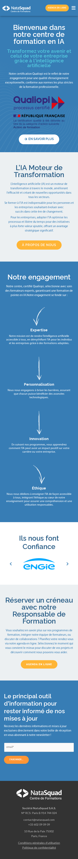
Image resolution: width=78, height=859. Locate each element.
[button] (73, 8)
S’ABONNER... (16, 760)
